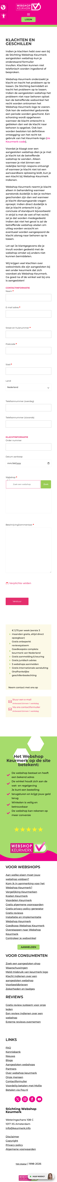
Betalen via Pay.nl (17, 1089)
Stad (9, 364)
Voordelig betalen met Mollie (24, 1085)
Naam (10, 291)
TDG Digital (21, 1164)
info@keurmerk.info (18, 1128)
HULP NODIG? (39, 1176)
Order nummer (14, 440)
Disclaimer (12, 1136)
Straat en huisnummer (18, 327)
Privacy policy (14, 1145)
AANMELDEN (28, 947)
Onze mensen (14, 1077)
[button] (3, 16)
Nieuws (10, 1056)
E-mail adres (13, 307)
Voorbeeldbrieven (17, 984)
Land (8, 381)
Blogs (9, 1060)
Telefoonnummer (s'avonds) (20, 417)
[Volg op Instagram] (25, 1099)
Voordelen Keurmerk (19, 900)
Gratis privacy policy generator (24, 908)
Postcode (11, 344)
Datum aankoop (14, 456)
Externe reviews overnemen (23, 1021)
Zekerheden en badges (20, 988)
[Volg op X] (18, 1099)
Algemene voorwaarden (21, 1149)
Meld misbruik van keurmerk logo (27, 971)
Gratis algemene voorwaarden (24, 904)
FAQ (8, 1047)
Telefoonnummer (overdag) (20, 401)
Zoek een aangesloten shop (23, 963)
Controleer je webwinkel (21, 938)
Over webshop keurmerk (21, 1073)
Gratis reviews (14, 913)
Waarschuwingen (17, 967)
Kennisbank (13, 1051)
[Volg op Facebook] (32, 1099)
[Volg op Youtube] (39, 1099)
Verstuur (17, 601)
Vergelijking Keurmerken (21, 891)
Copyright (12, 1140)
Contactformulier (16, 1081)
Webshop (11, 477)
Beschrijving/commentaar (20, 524)
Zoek (45, 484)
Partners (11, 1068)
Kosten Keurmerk (17, 896)
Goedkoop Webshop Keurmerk (25, 925)
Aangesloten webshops (20, 1064)
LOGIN (28, 19)
